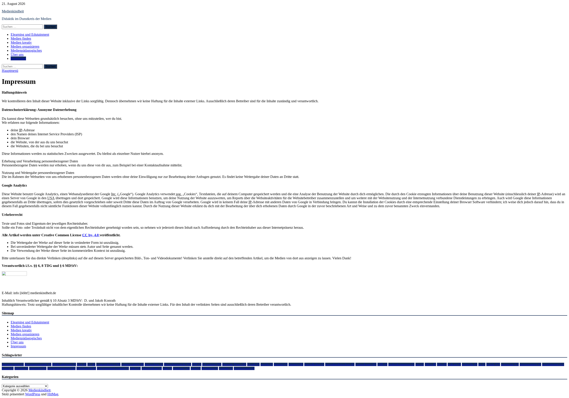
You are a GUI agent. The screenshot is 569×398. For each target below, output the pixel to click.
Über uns (17, 54)
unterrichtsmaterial (61, 368)
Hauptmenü (10, 71)
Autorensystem (13, 364)
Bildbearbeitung (64, 364)
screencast (510, 364)
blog (81, 364)
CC (91, 364)
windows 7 (181, 368)
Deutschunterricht (177, 364)
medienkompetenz (401, 364)
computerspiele (132, 364)
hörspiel (281, 364)
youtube (226, 368)
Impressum (18, 58)
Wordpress (210, 368)
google (266, 364)
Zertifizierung (244, 368)
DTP (196, 364)
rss (481, 364)
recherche (469, 364)
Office (430, 364)
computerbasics (108, 364)
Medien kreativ (21, 42)
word (196, 368)
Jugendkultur (314, 364)
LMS (382, 364)
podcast (454, 364)
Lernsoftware (366, 364)
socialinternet (553, 364)
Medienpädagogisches (26, 50)
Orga (442, 364)
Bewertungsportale (38, 364)
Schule (493, 364)
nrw (419, 364)
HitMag (52, 394)
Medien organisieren (25, 46)
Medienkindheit (13, 11)
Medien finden (21, 38)
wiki (167, 368)
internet (296, 364)
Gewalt (253, 364)
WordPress (32, 394)
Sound (8, 368)
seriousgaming (530, 364)
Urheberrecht (86, 368)
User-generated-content (113, 368)
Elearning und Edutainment (30, 34)
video (135, 368)
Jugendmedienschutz (340, 364)
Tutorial (21, 368)
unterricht (37, 368)
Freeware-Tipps (234, 364)
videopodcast (152, 368)
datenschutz (154, 364)
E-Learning (211, 364)
